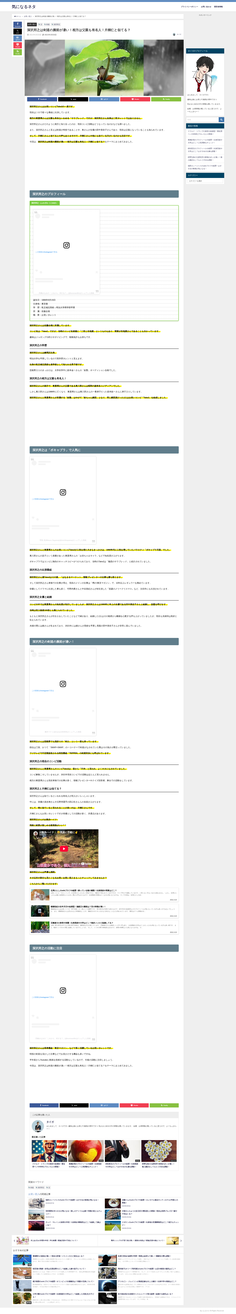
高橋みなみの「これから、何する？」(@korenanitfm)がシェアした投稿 (66, 293)
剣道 (48, 24)
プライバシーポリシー (189, 7)
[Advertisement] (103, 169)
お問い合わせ (206, 7)
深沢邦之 (57, 24)
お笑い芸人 (32, 24)
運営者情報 (218, 7)
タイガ (179, 34)
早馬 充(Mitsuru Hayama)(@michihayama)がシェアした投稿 (63, 540)
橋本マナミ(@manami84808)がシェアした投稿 (63, 732)
